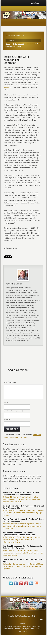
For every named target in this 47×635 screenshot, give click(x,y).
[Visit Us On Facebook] (15, 585)
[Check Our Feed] (36, 585)
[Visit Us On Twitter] (10, 585)
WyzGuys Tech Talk (18, 44)
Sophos (6, 87)
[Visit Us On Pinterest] (21, 585)
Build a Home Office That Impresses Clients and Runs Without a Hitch (23, 507)
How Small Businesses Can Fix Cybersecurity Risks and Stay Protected (22, 547)
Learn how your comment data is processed (22, 435)
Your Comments (10, 382)
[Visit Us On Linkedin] (31, 585)
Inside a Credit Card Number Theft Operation (16, 60)
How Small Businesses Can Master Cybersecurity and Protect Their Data (19, 533)
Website (7, 419)
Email (13, 411)
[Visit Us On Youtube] (26, 585)
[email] (6, 252)
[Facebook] (11, 252)
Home (8, 44)
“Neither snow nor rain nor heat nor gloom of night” (22, 560)
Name (6, 402)
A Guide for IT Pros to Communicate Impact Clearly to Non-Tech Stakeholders (21, 493)
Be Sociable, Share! (10, 248)
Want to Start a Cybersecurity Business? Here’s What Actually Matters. (23, 520)
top (41, 619)
